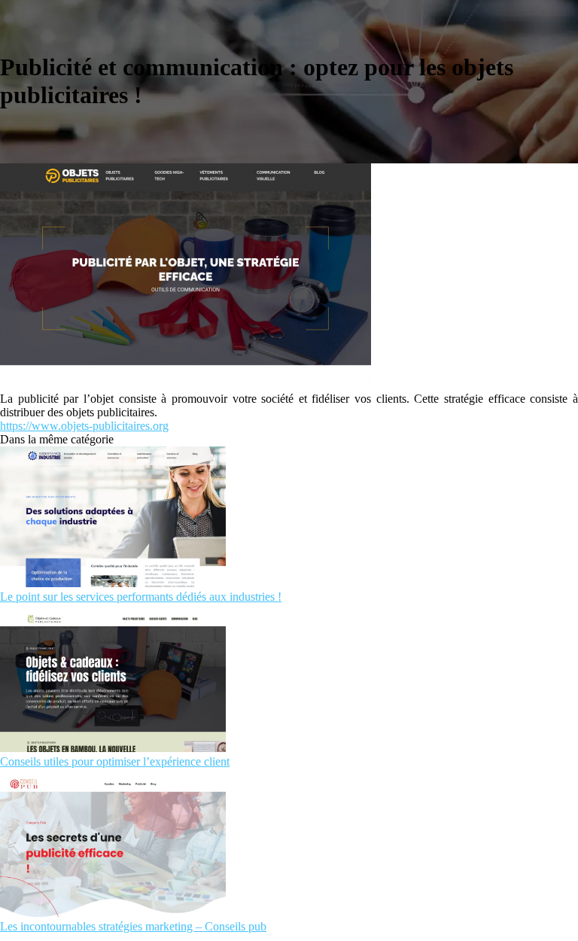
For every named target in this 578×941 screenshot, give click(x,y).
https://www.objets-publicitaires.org (84, 425)
